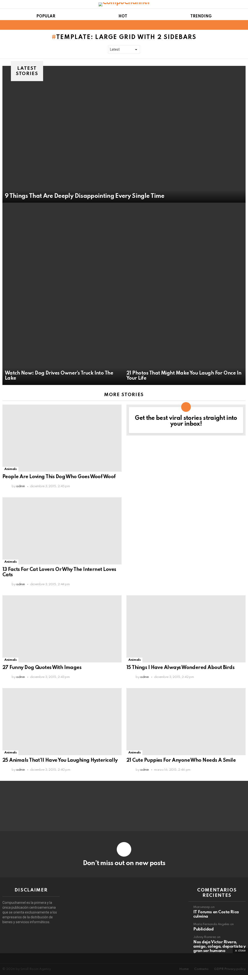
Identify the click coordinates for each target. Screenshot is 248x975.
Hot (122, 16)
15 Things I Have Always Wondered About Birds (180, 667)
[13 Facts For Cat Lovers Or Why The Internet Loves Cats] (62, 530)
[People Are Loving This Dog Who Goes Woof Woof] (62, 438)
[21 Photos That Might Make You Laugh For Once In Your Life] (185, 294)
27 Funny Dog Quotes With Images (41, 667)
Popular (45, 16)
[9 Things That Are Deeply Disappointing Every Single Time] (124, 134)
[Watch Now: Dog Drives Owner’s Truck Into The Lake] (63, 294)
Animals (10, 469)
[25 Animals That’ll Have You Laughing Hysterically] (62, 721)
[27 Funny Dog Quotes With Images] (62, 628)
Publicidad (203, 929)
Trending (201, 16)
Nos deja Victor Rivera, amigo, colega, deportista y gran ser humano (219, 946)
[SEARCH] (243, 25)
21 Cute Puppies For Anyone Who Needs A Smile (181, 760)
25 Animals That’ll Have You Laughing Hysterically (60, 760)
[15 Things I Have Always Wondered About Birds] (186, 628)
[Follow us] (234, 25)
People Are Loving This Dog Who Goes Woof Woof (59, 477)
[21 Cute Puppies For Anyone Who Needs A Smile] (186, 721)
